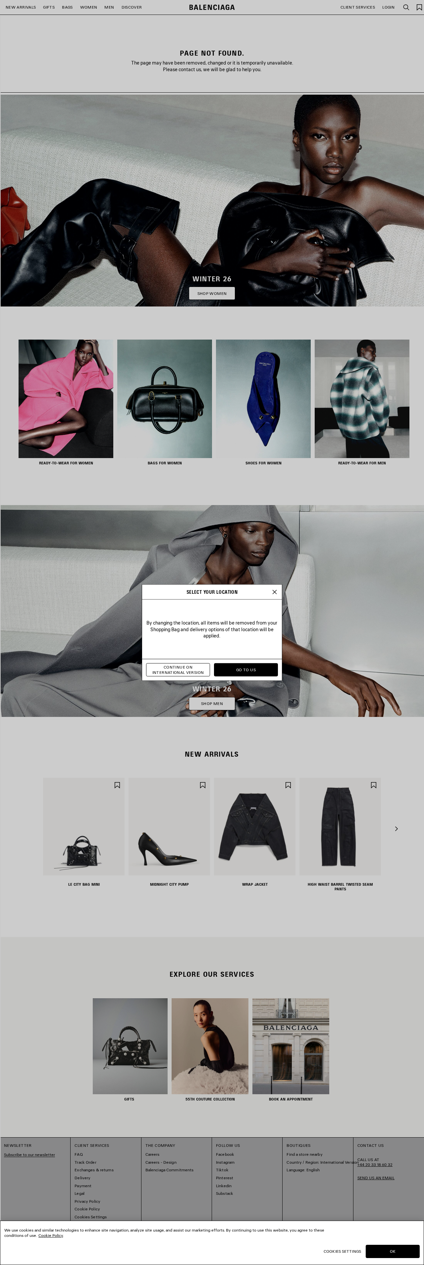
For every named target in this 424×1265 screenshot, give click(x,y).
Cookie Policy (50, 1235)
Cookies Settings (342, 1251)
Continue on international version (178, 670)
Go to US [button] (246, 669)
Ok (393, 1251)
